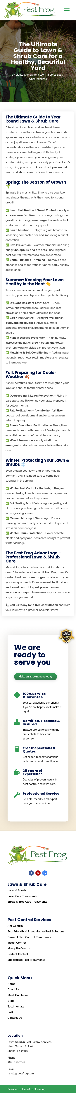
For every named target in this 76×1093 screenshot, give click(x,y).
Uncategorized (38, 78)
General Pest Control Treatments (29, 937)
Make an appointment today (35, 676)
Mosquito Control (19, 948)
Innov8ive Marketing (33, 1089)
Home (11, 984)
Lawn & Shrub (17, 890)
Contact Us (15, 1017)
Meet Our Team (18, 995)
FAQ (10, 1012)
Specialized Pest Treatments (26, 959)
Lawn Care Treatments (22, 896)
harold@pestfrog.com (21, 1073)
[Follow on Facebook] (31, 873)
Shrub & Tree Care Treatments (27, 901)
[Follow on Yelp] (38, 873)
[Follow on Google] (44, 873)
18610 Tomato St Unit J (21, 1046)
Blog (11, 1000)
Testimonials (16, 1006)
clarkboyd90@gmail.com (31, 74)
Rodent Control (18, 954)
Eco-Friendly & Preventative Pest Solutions (36, 931)
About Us (14, 989)
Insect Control (17, 942)
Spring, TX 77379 (18, 1050)
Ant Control (15, 925)
